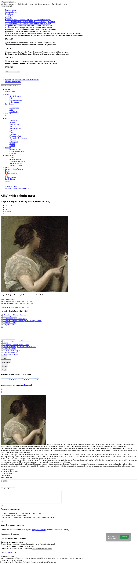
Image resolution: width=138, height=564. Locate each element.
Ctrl (21, 311)
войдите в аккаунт (38, 530)
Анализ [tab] (8, 211)
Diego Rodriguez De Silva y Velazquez (19, 303)
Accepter (124, 536)
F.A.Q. (11, 560)
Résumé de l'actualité (12, 72)
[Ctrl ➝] (15, 341)
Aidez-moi (5, 560)
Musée (10, 90)
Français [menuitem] (26, 80)
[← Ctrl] (8, 325)
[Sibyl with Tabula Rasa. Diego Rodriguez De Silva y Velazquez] (34, 291)
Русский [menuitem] (8, 80)
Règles (12, 562)
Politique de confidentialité (40, 562)
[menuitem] (37, 80)
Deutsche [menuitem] (32, 80)
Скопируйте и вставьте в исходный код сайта (17, 544)
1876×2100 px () (24, 301)
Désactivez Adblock (8, 473)
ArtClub (10, 115)
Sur (15, 560)
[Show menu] (15, 2)
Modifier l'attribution (8, 300)
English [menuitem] (14, 80)
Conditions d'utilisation (23, 562)
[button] (10, 10)
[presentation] (71, 213)
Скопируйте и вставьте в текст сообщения (16, 548)
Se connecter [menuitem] (9, 82)
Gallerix (10, 552)
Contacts (19, 560)
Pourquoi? (28, 385)
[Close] (2, 505)
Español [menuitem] (20, 80)
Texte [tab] (8, 209)
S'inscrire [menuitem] (17, 82)
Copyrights (53, 562)
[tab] (8, 205)
